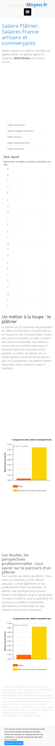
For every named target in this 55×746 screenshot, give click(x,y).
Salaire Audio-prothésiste (18, 142)
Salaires (27, 4)
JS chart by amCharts (21, 446)
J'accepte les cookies (14, 743)
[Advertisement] (27, 94)
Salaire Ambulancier (16, 125)
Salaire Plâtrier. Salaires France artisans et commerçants (20, 34)
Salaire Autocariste (15, 148)
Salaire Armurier (14, 136)
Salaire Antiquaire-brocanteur (20, 131)
